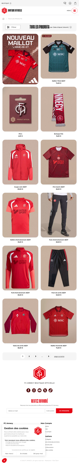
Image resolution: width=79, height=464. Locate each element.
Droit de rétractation (47, 447)
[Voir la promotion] (20, 59)
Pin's (20, 134)
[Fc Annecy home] (39, 373)
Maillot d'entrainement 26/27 (20, 240)
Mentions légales (46, 439)
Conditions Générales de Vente (50, 442)
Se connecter (45, 426)
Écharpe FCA (58, 134)
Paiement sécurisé (46, 444)
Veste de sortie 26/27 (20, 345)
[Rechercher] (65, 3)
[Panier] (75, 3)
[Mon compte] (70, 3)
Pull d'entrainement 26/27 (20, 293)
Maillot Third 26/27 (58, 81)
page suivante (59, 356)
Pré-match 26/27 (59, 187)
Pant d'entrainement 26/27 (58, 240)
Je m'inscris (64, 411)
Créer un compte (46, 431)
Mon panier (44, 429)
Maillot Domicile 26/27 (59, 345)
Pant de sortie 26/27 (59, 293)
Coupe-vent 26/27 (20, 187)
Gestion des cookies (47, 450)
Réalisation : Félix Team (52, 460)
